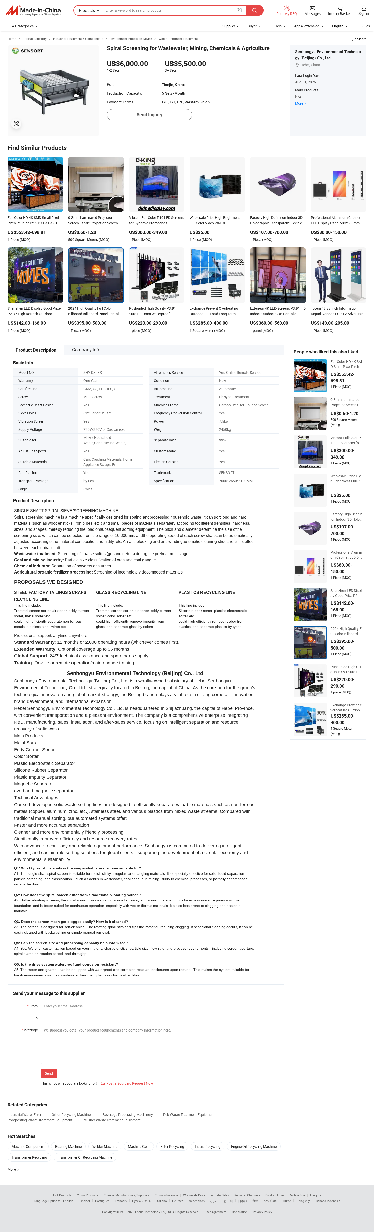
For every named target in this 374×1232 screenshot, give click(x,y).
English (68, 1201)
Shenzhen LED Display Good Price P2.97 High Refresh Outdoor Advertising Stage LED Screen (346, 593)
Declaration (240, 1212)
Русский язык (141, 1201)
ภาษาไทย (270, 1201)
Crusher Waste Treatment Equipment (112, 1120)
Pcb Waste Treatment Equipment (189, 1114)
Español (84, 1201)
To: (36, 1017)
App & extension (307, 26)
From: (32, 1006)
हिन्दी (255, 1201)
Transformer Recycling (29, 1157)
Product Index (274, 1195)
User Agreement (215, 1212)
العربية (214, 1201)
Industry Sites (219, 1195)
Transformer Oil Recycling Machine (85, 1157)
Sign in (363, 13)
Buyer (252, 26)
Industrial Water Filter (24, 1114)
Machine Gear (139, 1146)
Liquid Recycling (207, 1146)
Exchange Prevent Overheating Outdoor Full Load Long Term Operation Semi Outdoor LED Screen (346, 708)
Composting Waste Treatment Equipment (40, 1120)
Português (102, 1201)
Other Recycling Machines (72, 1114)
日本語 (242, 1201)
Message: (30, 1029)
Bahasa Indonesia (328, 1201)
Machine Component (28, 1146)
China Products (87, 1195)
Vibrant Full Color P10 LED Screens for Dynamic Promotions (346, 440)
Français (121, 1201)
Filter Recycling (172, 1146)
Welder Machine (104, 1146)
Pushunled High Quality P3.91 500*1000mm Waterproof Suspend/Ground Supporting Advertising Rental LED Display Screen (346, 669)
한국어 (228, 1201)
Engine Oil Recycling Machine (254, 1146)
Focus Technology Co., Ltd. (153, 1212)
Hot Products (62, 1195)
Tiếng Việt (303, 1201)
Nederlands (197, 1201)
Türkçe (286, 1201)
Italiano (161, 1201)
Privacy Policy (262, 1212)
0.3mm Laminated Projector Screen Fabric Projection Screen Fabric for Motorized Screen (346, 402)
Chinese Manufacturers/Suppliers (126, 1195)
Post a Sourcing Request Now (127, 1083)
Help (278, 26)
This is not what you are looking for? (69, 1083)
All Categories (23, 26)
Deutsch (177, 1201)
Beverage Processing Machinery (128, 1114)
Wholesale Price (194, 1195)
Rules (365, 26)
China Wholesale (166, 1195)
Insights (315, 1195)
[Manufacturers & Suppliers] (33, 10)
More (299, 103)
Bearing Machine (68, 1146)
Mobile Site (297, 1195)
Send (49, 1073)
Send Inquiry (149, 114)
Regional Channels (247, 1195)
